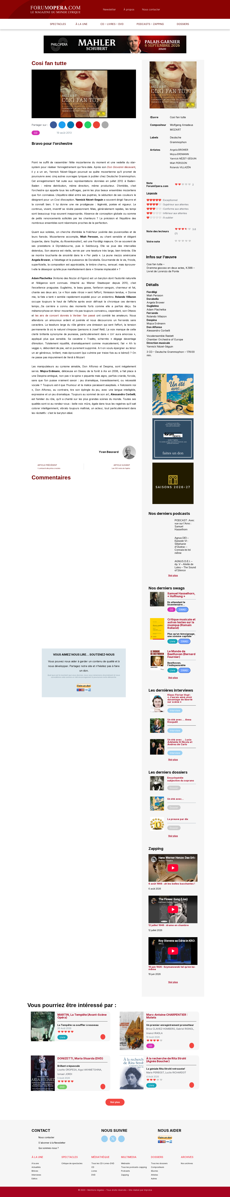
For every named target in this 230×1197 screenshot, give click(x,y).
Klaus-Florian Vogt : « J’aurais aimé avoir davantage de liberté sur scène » (179, 698)
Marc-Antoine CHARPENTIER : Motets (167, 1016)
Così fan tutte (178, 117)
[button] (83, 24)
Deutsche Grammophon (178, 140)
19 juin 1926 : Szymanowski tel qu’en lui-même (171, 968)
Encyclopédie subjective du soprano (180, 779)
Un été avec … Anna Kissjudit (179, 720)
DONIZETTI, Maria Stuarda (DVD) (80, 1058)
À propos (129, 9)
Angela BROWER (179, 149)
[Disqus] (84, 523)
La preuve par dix (177, 819)
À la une (81, 24)
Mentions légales (96, 1190)
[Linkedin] (121, 1139)
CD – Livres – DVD (112, 24)
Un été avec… (175, 798)
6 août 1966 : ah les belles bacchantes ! (171, 883)
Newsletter (109, 9)
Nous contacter (151, 9)
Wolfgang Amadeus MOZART (181, 127)
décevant (121, 167)
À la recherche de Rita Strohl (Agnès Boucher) (166, 1060)
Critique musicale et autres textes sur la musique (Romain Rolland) (181, 624)
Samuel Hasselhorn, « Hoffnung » (181, 595)
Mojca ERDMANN (179, 154)
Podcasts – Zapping (150, 24)
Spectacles (58, 24)
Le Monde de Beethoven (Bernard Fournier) (181, 654)
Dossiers (183, 24)
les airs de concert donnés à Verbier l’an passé (65, 315)
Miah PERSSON (178, 162)
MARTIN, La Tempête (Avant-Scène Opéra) (82, 1016)
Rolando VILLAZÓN (180, 167)
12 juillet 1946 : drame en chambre (168, 925)
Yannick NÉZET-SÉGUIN (183, 158)
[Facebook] (104, 1139)
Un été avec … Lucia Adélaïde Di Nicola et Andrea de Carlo (179, 742)
